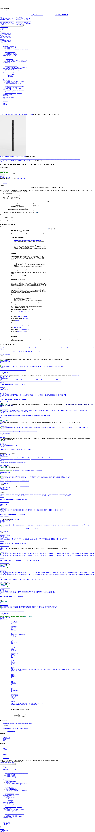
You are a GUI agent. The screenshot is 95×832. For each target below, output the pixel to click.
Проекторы (7, 56)
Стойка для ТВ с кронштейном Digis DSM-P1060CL (14, 481)
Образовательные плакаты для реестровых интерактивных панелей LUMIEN (17, 723)
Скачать (37, 212)
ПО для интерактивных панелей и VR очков (12, 384)
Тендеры (4, 739)
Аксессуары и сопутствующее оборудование (14, 114)
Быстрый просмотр (4, 363)
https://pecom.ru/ (17, 327)
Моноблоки (10, 76)
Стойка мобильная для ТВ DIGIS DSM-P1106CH (14, 399)
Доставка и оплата (7, 737)
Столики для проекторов (10, 57)
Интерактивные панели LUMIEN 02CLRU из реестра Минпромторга (15, 728)
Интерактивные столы (10, 52)
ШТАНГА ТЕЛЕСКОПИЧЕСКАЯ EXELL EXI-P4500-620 (13, 156)
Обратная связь (6, 758)
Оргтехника (7, 73)
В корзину (2, 174)
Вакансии (5, 756)
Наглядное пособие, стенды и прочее (13, 83)
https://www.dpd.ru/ (18, 314)
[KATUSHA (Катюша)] (47, 670)
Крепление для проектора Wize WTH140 (11, 596)
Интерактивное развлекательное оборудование (15, 61)
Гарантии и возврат (7, 755)
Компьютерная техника (10, 74)
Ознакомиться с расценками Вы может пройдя (27, 240)
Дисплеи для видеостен (10, 64)
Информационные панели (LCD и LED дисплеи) (16, 67)
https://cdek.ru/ (18, 320)
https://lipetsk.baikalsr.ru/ (23, 329)
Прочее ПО (2, 387)
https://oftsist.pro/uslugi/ (21, 331)
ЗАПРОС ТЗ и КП (4, 169)
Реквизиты (5, 754)
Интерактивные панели (10, 47)
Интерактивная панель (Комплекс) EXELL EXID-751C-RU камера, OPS (20, 351)
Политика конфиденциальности (7, 762)
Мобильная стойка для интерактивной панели (13, 462)
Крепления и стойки (9, 69)
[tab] (49, 180)
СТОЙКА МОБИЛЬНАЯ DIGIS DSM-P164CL (13, 370)
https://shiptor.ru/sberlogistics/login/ (26, 311)
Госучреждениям (6, 738)
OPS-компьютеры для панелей (12, 70)
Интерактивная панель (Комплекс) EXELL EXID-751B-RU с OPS (18, 431)
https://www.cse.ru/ (27, 318)
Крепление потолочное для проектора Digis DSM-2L (14, 499)
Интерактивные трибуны (10, 53)
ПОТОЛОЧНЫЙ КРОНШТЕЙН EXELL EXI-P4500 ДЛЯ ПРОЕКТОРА (16, 160)
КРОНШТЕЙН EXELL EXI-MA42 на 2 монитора (14, 543)
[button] (2, 362)
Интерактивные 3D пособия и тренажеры (14, 81)
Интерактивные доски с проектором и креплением (16, 49)
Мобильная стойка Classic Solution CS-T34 (12, 611)
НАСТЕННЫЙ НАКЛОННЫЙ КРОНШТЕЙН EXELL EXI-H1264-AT (20, 560)
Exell (1, 161)
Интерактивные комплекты (11, 50)
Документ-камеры (9, 59)
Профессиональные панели (11, 66)
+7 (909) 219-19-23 (61, 15)
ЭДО (4, 740)
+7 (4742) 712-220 (37, 15)
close (1, 827)
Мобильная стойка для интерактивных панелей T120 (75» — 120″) (19, 529)
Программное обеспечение (11, 82)
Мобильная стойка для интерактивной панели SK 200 (28, 470)
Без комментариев (11, 725)
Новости (4, 748)
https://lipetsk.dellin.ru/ (23, 325)
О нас (4, 745)
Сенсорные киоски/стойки (11, 54)
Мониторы (10, 75)
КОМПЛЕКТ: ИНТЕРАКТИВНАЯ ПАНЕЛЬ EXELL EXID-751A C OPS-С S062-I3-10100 (25, 415)
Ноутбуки (10, 77)
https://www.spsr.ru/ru (22, 316)
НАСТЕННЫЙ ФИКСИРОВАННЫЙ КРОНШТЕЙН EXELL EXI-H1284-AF (21, 579)
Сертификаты (6, 747)
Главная (2, 114)
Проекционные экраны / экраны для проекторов (16, 60)
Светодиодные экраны (10, 63)
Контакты (5, 749)
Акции (4, 736)
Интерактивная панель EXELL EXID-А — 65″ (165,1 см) (16, 449)
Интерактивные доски (10, 48)
